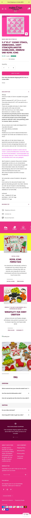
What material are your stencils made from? (15, 388)
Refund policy (21, 450)
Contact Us (8, 214)
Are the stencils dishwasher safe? (11, 393)
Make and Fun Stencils (9, 39)
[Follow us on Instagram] (7, 489)
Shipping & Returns (10, 210)
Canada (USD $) (7, 495)
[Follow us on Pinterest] (11, 489)
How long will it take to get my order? (13, 415)
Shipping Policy (21, 448)
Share (3, 83)
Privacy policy (21, 453)
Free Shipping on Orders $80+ (16, 2)
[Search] (5, 9)
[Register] (25, 474)
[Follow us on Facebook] (3, 489)
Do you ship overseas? (8, 410)
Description (6, 92)
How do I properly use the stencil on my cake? (15, 398)
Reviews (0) (5, 204)
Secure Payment (9, 218)
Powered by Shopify (19, 500)
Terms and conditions (20, 457)
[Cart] (28, 9)
